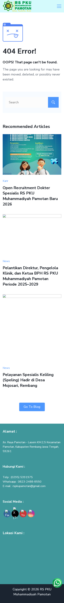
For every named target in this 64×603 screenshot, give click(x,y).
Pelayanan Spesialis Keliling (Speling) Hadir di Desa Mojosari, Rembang (28, 380)
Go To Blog (32, 407)
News (6, 261)
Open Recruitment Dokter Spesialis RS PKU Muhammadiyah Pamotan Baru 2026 (30, 196)
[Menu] (59, 6)
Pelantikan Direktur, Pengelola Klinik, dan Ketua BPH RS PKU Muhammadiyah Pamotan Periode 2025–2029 (30, 276)
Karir (5, 181)
